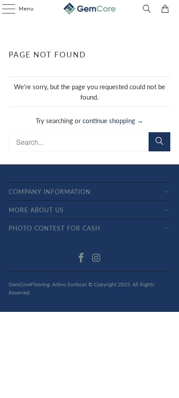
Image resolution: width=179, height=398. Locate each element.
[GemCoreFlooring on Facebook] (81, 258)
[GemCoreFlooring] (89, 8)
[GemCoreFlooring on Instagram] (96, 258)
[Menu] (4, 8)
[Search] (147, 8)
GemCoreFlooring (29, 284)
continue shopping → (113, 120)
